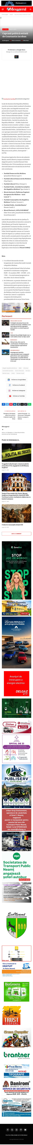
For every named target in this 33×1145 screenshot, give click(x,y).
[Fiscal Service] (16, 1071)
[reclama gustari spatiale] (16, 850)
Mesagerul (6, 40)
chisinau (26, 368)
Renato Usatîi (20, 373)
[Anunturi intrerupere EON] (16, 683)
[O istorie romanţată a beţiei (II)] (16, 513)
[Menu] (3, 9)
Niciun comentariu (16, 40)
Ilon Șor (28, 370)
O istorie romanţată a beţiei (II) (12, 525)
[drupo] (16, 961)
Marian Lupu (6, 373)
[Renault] (16, 668)
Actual (11, 14)
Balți (20, 368)
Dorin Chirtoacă (19, 370)
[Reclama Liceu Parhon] (16, 615)
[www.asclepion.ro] (16, 763)
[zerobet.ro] (16, 599)
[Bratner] (16, 1061)
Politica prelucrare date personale (16, 1135)
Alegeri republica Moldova (10, 368)
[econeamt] (16, 944)
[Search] (30, 9)
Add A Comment (16, 533)
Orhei (13, 373)
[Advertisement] (16, 78)
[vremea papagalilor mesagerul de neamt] (16, 1037)
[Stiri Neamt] (16, 9)
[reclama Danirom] (16, 1095)
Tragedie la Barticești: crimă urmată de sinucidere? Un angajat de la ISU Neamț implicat (15, 465)
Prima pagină (5, 14)
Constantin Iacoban (8, 370)
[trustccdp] (11, 1024)
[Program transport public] (16, 717)
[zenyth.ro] (16, 992)
